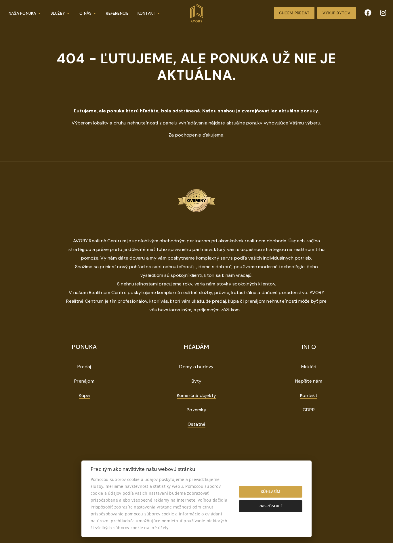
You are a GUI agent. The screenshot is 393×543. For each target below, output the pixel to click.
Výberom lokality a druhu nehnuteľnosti (115, 123)
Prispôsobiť (270, 506)
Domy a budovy (196, 367)
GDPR (309, 410)
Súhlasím (271, 491)
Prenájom (84, 381)
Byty (197, 381)
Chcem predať (294, 13)
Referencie (117, 13)
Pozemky (196, 410)
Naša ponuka (22, 13)
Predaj (84, 367)
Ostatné (197, 424)
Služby (58, 13)
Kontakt (147, 13)
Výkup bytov (336, 13)
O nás (85, 13)
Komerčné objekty (196, 395)
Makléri (308, 367)
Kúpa (84, 395)
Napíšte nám (308, 381)
